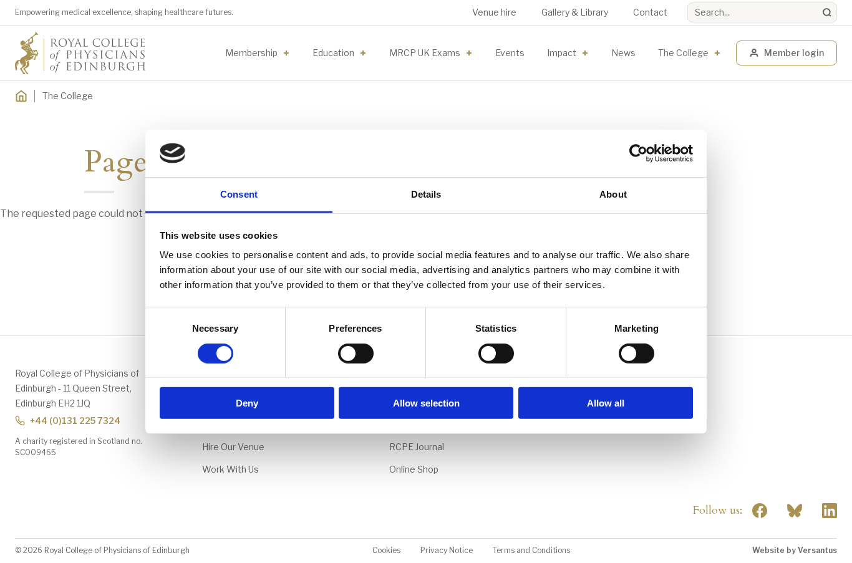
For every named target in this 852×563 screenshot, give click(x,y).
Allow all (605, 403)
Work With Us (230, 469)
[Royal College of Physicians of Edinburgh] (80, 53)
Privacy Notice (446, 550)
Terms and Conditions (531, 550)
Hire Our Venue (233, 446)
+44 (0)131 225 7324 (75, 420)
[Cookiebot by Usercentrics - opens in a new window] (638, 153)
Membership (251, 52)
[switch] (356, 353)
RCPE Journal (416, 446)
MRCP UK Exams (424, 52)
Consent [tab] (239, 194)
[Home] (21, 96)
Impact (561, 52)
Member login (794, 52)
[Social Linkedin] (829, 510)
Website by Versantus (794, 550)
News (623, 52)
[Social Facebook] (759, 510)
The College (683, 52)
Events (510, 52)
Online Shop (413, 469)
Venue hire (494, 12)
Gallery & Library (574, 12)
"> (794, 510)
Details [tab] (426, 194)
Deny (247, 403)
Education (333, 52)
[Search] (827, 12)
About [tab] (613, 194)
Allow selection (426, 403)
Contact (650, 12)
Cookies (386, 550)
